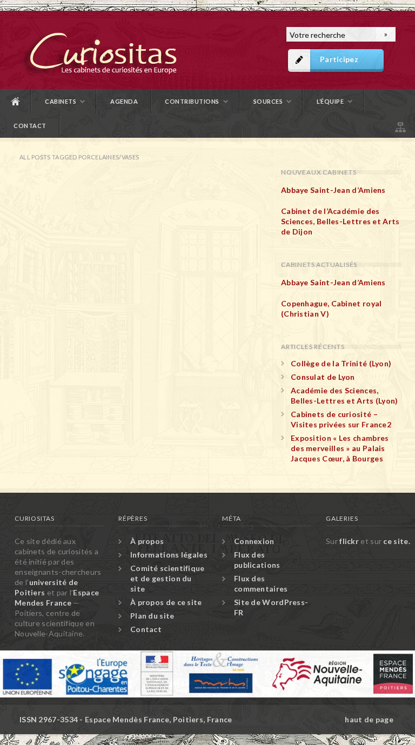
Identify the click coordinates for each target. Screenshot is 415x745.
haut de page (369, 719)
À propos (147, 541)
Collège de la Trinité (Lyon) (341, 363)
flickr (349, 541)
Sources (268, 101)
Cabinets (60, 101)
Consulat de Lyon (323, 376)
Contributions (192, 101)
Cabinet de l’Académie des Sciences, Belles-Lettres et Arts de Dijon (340, 221)
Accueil (15, 101)
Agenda (124, 101)
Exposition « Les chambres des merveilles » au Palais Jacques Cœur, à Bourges (340, 448)
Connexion (254, 541)
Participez (339, 59)
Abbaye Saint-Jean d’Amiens (333, 189)
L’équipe (330, 101)
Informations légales (169, 554)
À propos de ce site (166, 602)
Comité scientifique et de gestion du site (167, 578)
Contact (30, 125)
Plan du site (399, 125)
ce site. (396, 541)
